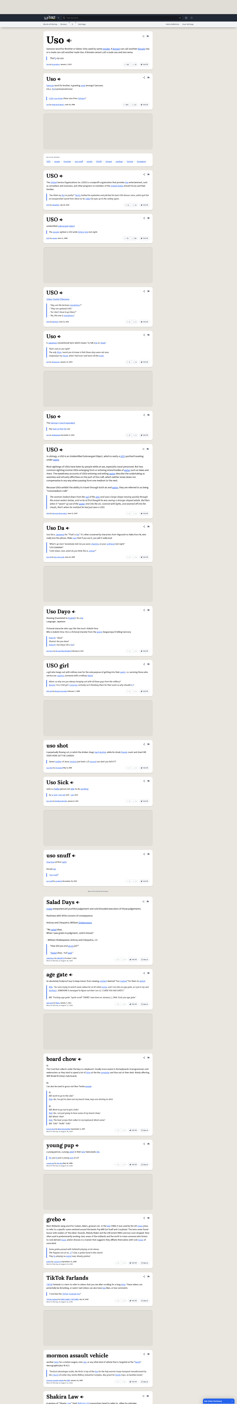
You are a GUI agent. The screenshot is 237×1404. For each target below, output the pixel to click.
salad (54, 929)
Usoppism (141, 161)
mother (58, 761)
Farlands (73, 1293)
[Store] (186, 18)
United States (117, 185)
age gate (49, 1003)
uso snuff (79, 161)
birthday (53, 990)
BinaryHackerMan (64, 1129)
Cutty (51, 98)
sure (75, 538)
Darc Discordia (59, 557)
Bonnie (52, 685)
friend (65, 355)
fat (65, 428)
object (72, 226)
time (88, 1072)
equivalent (70, 423)
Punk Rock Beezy (58, 104)
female (116, 49)
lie (96, 342)
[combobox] (121, 17)
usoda (89, 161)
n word (62, 423)
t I (132, 685)
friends (124, 752)
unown (54, 238)
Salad (54, 953)
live (126, 182)
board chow (50, 1129)
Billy (51, 987)
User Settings (188, 24)
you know (58, 98)
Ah (50, 1157)
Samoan (50, 85)
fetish (90, 675)
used (83, 85)
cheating (95, 544)
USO (48, 161)
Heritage (82, 24)
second (93, 761)
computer (105, 1072)
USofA (99, 161)
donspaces (56, 362)
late (86, 232)
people (56, 232)
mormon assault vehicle (55, 1380)
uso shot (49, 768)
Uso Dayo (49, 651)
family (137, 1362)
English (71, 618)
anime (92, 550)
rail (87, 497)
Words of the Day (50, 24)
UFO (122, 456)
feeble (57, 789)
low (104, 1288)
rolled (87, 198)
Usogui (108, 161)
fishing (81, 232)
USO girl (49, 691)
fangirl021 (55, 205)
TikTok (49, 1284)
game (99, 632)
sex (54, 869)
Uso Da (48, 557)
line (96, 1371)
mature (123, 981)
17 (71, 1252)
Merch (145, 959)
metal (68, 1256)
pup (71, 1157)
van (84, 1362)
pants (122, 672)
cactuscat (57, 1261)
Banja (58, 1003)
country (60, 675)
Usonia (130, 161)
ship (98, 497)
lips (63, 195)
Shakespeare (85, 922)
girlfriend (111, 544)
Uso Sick (49, 801)
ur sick (54, 794)
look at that (58, 428)
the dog (60, 1163)
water (56, 460)
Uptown (81, 98)
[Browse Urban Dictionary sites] (51, 17)
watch (142, 981)
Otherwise (64, 299)
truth (101, 355)
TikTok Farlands (52, 1299)
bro (78, 1293)
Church (55, 1375)
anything (84, 789)
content (103, 981)
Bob (50, 1099)
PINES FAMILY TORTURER (70, 1299)
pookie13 (58, 881)
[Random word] (179, 17)
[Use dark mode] (191, 18)
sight (64, 862)
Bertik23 (55, 322)
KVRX (68, 1380)
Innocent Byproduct (59, 513)
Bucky (78, 195)
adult (71, 1151)
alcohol (102, 752)
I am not (61, 794)
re (57, 1157)
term (56, 1362)
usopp (57, 161)
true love (50, 862)
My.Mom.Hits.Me (61, 801)
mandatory (75, 305)
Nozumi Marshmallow (63, 651)
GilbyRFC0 (60, 958)
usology (119, 161)
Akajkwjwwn (56, 435)
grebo (48, 1261)
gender (106, 49)
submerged (63, 226)
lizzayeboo (56, 64)
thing (59, 352)
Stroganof (59, 768)
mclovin (73, 761)
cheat (103, 342)
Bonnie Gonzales (61, 691)
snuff (55, 875)
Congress (73, 685)
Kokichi (52, 637)
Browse (63, 24)
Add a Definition (172, 24)
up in (70, 946)
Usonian (67, 161)
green (49, 909)
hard (97, 752)
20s (97, 1151)
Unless (49, 299)
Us (54, 89)
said (70, 953)
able (72, 789)
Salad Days (50, 958)
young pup (50, 1163)
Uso (47, 64)
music (140, 1226)
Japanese (52, 342)
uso (72, 794)
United (53, 182)
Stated (56, 299)
